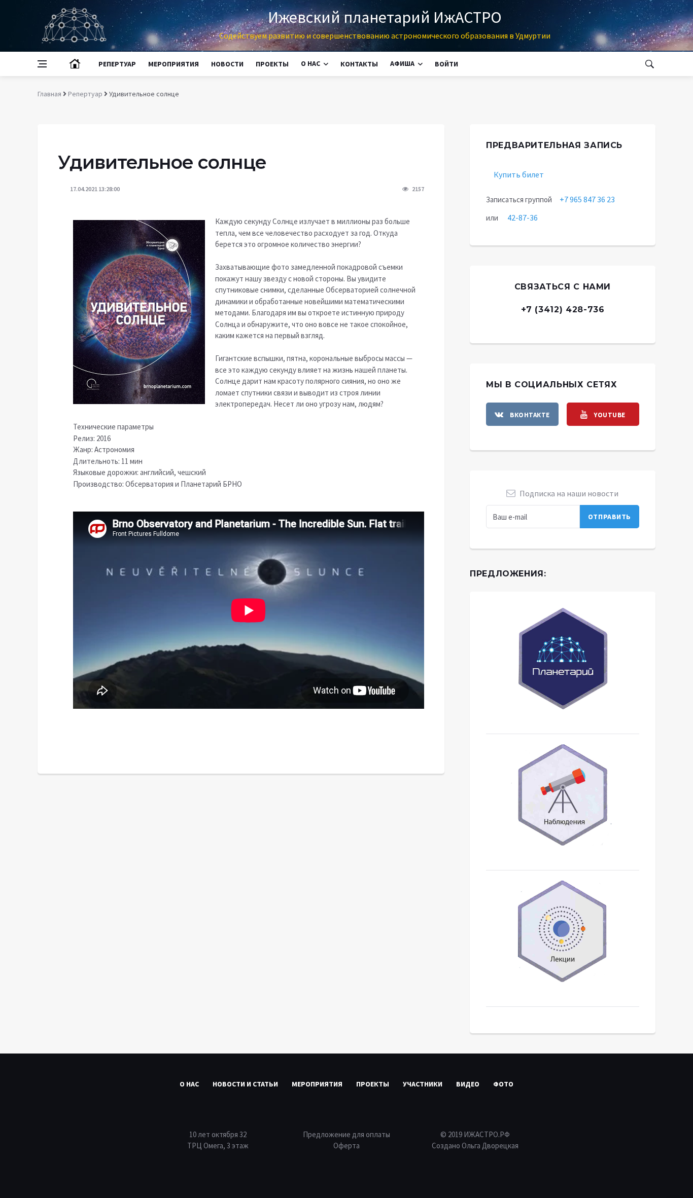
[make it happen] (139, 311)
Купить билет (519, 174)
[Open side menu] (42, 64)
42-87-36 (522, 217)
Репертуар (117, 64)
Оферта (346, 1145)
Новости (227, 64)
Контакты (359, 64)
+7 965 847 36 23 (587, 199)
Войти (446, 64)
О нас (310, 63)
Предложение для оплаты (346, 1134)
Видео (467, 1083)
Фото (503, 1083)
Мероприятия (173, 64)
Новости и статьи (245, 1083)
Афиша (402, 63)
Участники (422, 1083)
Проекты (272, 64)
